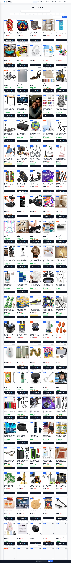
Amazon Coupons (41, 1)
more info (42, 4)
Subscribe (50, 561)
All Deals (35, 1)
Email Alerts (65, 1)
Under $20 (54, 1)
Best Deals (59, 1)
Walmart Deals (48, 1)
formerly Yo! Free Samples (9, 2)
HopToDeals (9, 1)
